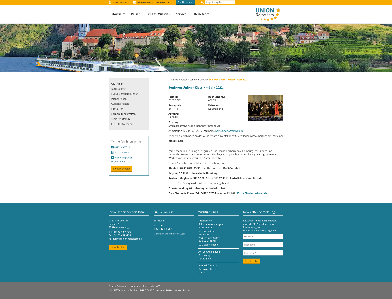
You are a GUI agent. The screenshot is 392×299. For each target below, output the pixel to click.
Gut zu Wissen (158, 14)
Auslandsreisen (120, 103)
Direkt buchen (185, 2)
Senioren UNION (198, 79)
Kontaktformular (121, 168)
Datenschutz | (149, 286)
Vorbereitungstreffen (123, 114)
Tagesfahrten (118, 88)
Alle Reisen (117, 83)
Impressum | (136, 286)
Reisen (136, 14)
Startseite (118, 14)
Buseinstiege (205, 255)
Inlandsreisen (119, 99)
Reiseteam (202, 14)
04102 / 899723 (119, 2)
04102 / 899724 (121, 152)
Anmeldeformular (207, 265)
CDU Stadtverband (122, 124)
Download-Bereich (208, 268)
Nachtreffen (204, 258)
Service (181, 14)
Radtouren (117, 108)
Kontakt (202, 272)
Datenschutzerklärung (254, 230)
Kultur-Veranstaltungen (124, 93)
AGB (158, 286)
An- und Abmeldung (209, 251)
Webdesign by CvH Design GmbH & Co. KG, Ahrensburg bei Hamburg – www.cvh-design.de (154, 290)
